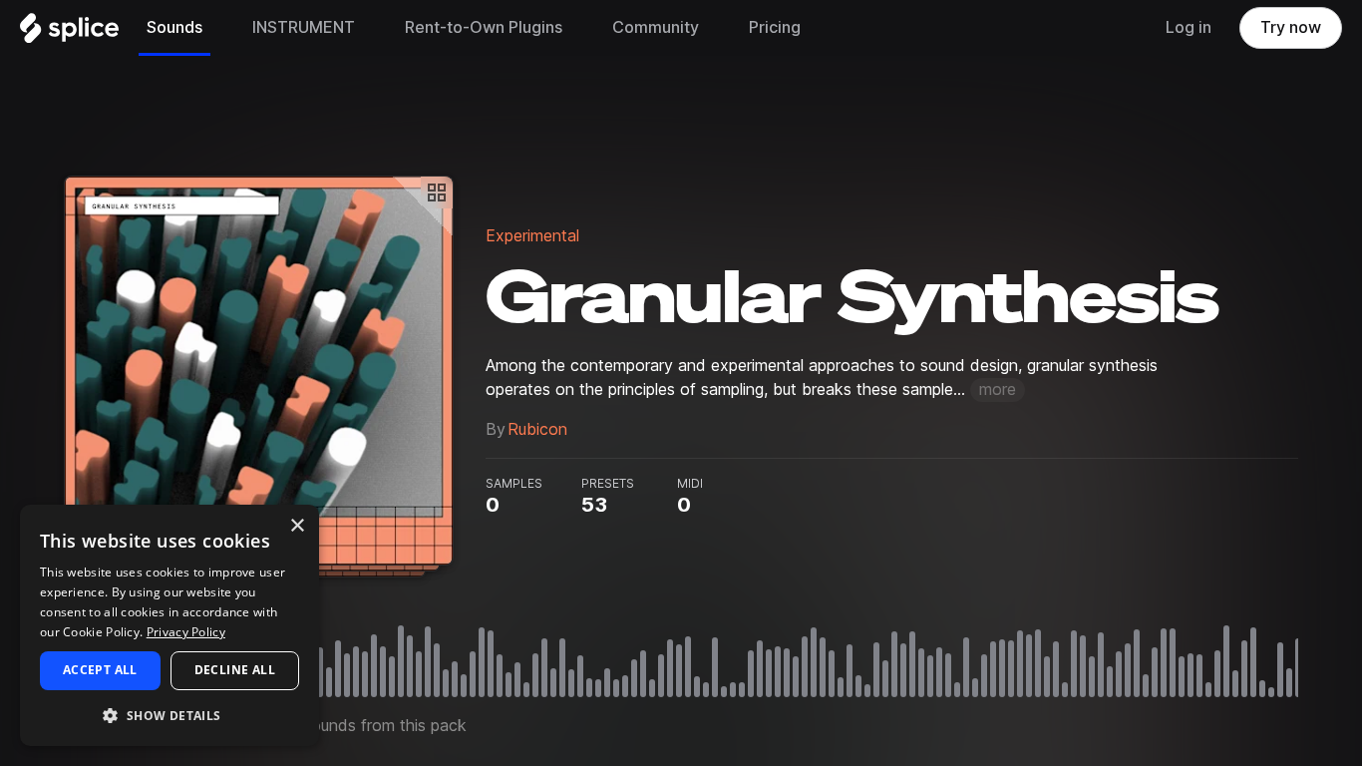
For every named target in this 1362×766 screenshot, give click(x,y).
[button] (169, 714)
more (997, 389)
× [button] (296, 526)
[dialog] (169, 625)
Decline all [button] (234, 669)
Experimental (532, 235)
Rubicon (537, 429)
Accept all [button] (100, 669)
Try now (1290, 27)
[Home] (69, 33)
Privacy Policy (186, 631)
